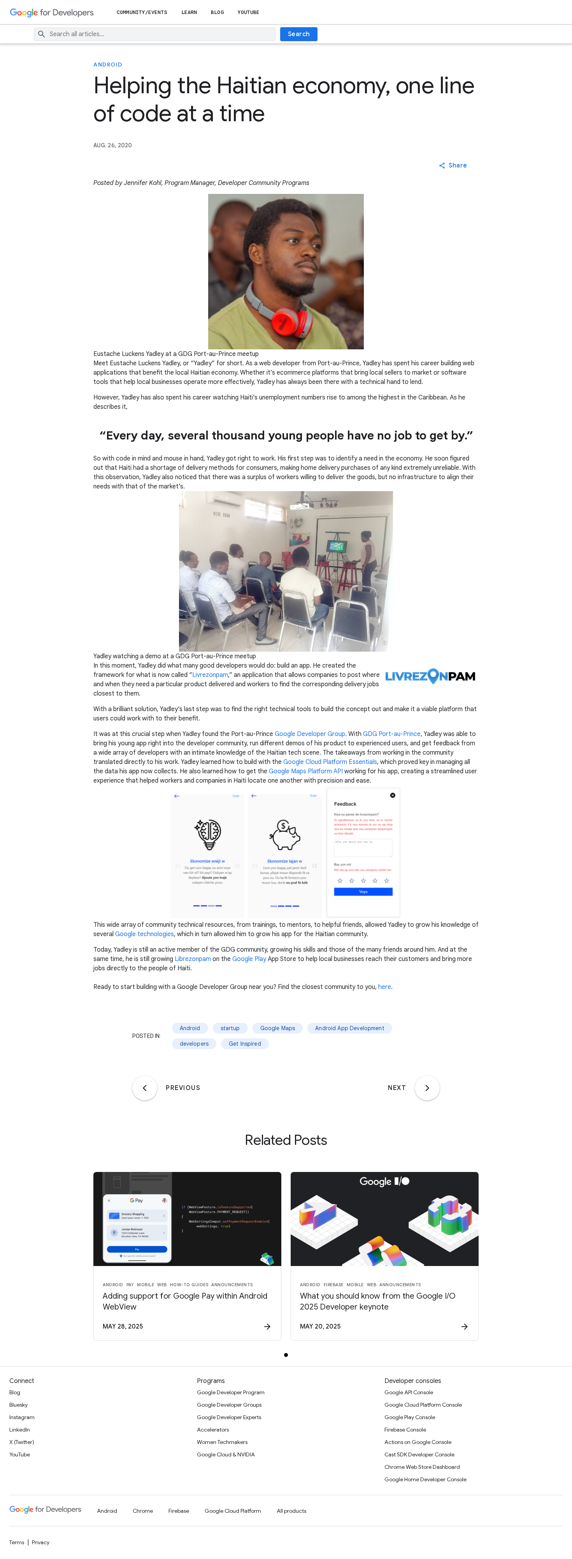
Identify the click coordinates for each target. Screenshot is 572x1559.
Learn (189, 12)
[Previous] (144, 1088)
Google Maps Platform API (306, 771)
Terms (16, 1542)
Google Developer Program (231, 1392)
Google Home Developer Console (425, 1479)
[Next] (427, 1088)
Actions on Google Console (417, 1442)
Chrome (143, 1510)
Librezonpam (193, 959)
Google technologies (144, 934)
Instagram (22, 1417)
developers (194, 1043)
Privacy (40, 1542)
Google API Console (408, 1392)
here (384, 987)
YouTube (249, 12)
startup (230, 1028)
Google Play (249, 959)
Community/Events (142, 12)
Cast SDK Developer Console (419, 1454)
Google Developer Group (310, 734)
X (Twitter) (21, 1442)
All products (291, 1510)
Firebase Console (405, 1429)
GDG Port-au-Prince (392, 734)
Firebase (178, 1510)
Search (299, 34)
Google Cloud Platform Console (423, 1404)
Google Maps (277, 1028)
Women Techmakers (222, 1442)
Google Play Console (409, 1417)
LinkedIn (19, 1429)
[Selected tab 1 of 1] (286, 1355)
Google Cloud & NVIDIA (226, 1454)
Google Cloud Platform (233, 1510)
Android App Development (349, 1028)
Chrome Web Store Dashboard (422, 1466)
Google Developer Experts (229, 1417)
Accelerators (213, 1429)
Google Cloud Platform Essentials (330, 762)
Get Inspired (245, 1043)
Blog (217, 12)
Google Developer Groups (229, 1404)
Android (108, 64)
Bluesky (18, 1404)
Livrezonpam (210, 675)
